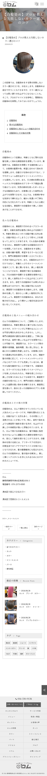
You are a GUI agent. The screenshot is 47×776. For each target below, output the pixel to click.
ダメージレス (30, 654)
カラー (4, 518)
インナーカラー (11, 648)
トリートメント (13, 518)
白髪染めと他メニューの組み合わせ (24, 128)
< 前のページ (9, 527)
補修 (21, 654)
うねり (8, 654)
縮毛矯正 (10, 569)
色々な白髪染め (16, 124)
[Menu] (42, 4)
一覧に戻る (23, 528)
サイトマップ (35, 757)
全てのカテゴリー (13, 547)
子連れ (15, 654)
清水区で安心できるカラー (14, 491)
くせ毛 (34, 648)
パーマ (9, 564)
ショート (23, 643)
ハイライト (32, 643)
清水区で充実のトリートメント (15, 499)
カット (9, 551)
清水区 (8, 643)
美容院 (15, 643)
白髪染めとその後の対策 (19, 132)
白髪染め (13, 120)
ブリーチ (22, 648)
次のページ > (38, 527)
